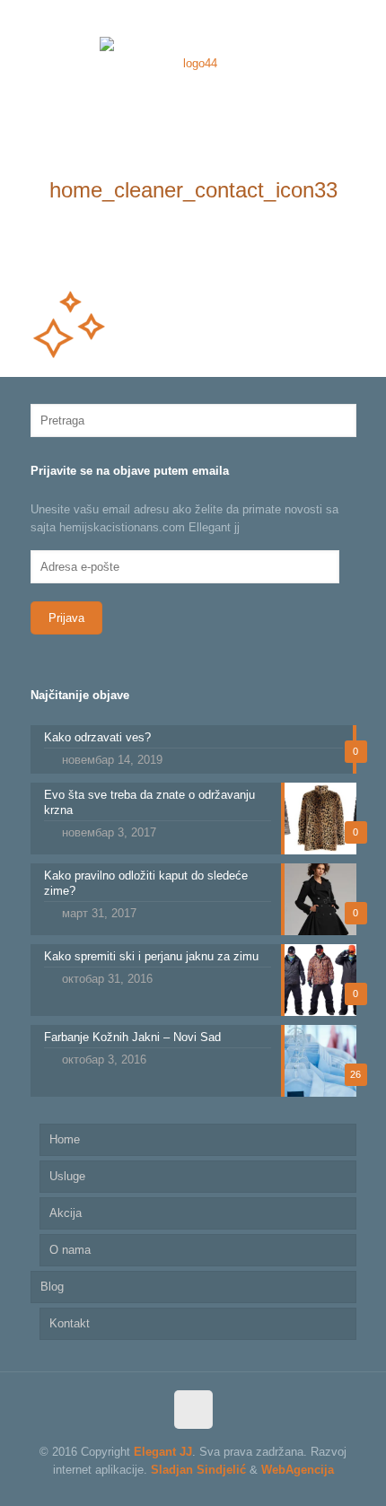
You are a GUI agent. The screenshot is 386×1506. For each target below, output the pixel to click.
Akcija (65, 1213)
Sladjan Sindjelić (198, 1469)
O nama (70, 1249)
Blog (52, 1286)
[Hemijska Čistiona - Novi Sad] (193, 62)
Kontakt (69, 1323)
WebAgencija (297, 1469)
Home (64, 1139)
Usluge (67, 1176)
